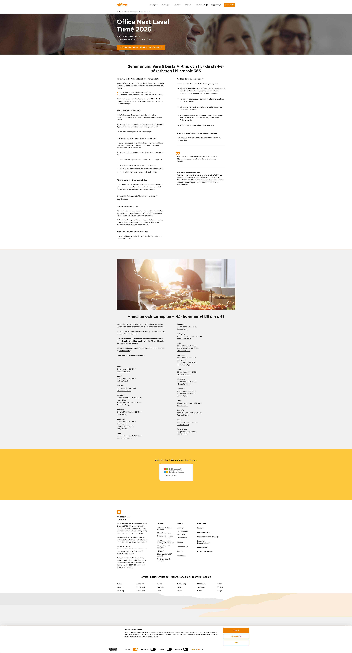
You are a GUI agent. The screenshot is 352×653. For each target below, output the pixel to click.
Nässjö (179, 587)
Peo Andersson (183, 415)
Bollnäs (119, 584)
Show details (196, 649)
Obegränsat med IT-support (164, 555)
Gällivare (120, 587)
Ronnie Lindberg (123, 405)
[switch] (153, 649)
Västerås (220, 587)
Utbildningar (182, 538)
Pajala (179, 591)
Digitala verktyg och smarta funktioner (165, 537)
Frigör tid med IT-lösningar (164, 560)
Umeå (199, 591)
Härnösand (141, 591)
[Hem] (122, 4)
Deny (236, 642)
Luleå (159, 591)
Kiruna (159, 584)
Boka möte (229, 5)
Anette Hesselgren (184, 339)
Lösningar (152, 5)
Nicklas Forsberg (123, 371)
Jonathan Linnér (183, 424)
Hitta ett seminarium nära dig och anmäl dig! (141, 47)
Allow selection (236, 636)
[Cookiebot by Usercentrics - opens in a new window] (112, 649)
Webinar (180, 528)
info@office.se (124, 350)
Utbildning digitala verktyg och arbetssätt (165, 542)
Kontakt (188, 5)
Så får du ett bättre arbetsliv (164, 529)
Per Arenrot (181, 360)
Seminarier (181, 534)
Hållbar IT (160, 551)
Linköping (161, 587)
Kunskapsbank (182, 531)
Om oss (176, 5)
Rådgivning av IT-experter (163, 547)
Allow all (236, 630)
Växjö (219, 591)
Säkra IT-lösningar (164, 533)
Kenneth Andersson (124, 390)
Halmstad (140, 584)
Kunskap (165, 5)
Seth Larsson (121, 424)
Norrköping (181, 584)
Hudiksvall (141, 587)
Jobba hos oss (182, 547)
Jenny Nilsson (122, 400)
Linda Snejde (121, 414)
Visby (219, 584)
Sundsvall (201, 587)
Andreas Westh (122, 381)
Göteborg (120, 591)
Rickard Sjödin (182, 405)
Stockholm (201, 584)
